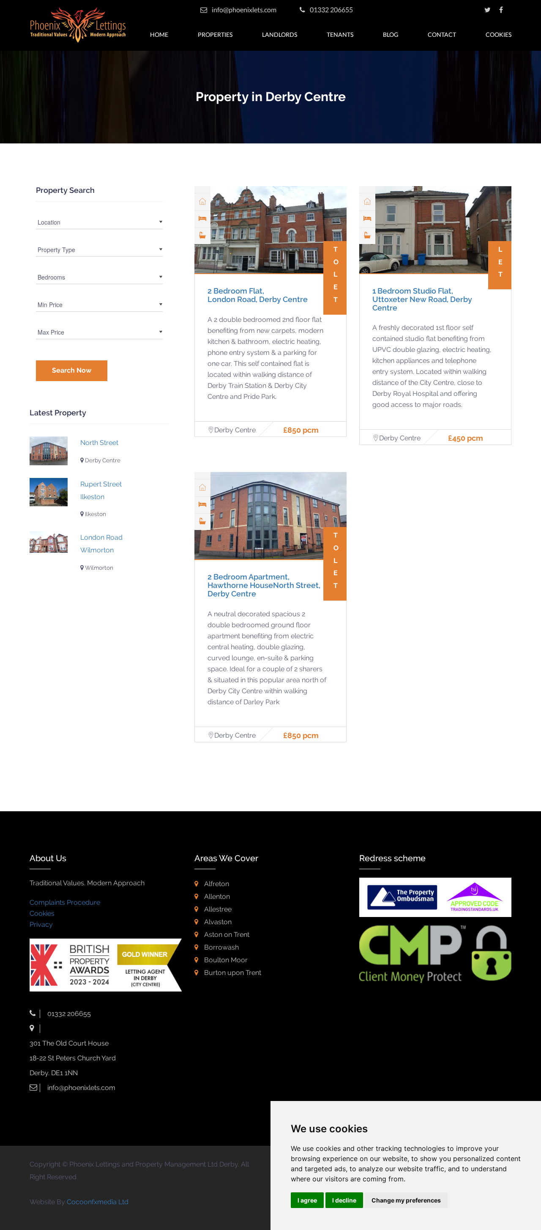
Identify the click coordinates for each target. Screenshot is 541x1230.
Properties (215, 34)
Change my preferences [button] (406, 1200)
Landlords (279, 34)
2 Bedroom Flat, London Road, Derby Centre (258, 295)
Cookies (498, 34)
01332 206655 (331, 9)
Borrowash (220, 947)
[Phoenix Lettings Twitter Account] (487, 9)
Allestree (217, 909)
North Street (99, 443)
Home (159, 34)
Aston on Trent (225, 935)
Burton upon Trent (231, 973)
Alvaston (217, 922)
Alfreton (215, 884)
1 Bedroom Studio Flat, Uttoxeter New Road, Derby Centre (422, 299)
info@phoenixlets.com (244, 9)
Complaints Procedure (65, 902)
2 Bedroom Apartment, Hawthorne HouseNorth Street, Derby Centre (264, 585)
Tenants (340, 34)
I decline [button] (344, 1200)
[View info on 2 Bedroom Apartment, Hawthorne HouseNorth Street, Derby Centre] (49, 451)
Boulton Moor (225, 960)
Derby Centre (102, 460)
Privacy (41, 924)
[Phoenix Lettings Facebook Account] (501, 9)
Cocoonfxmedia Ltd (97, 1202)
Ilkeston (95, 514)
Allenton (216, 896)
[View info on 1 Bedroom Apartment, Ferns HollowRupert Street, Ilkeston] (49, 492)
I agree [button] (307, 1200)
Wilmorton (98, 567)
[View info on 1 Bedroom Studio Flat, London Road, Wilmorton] (49, 542)
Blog (390, 34)
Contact (442, 34)
